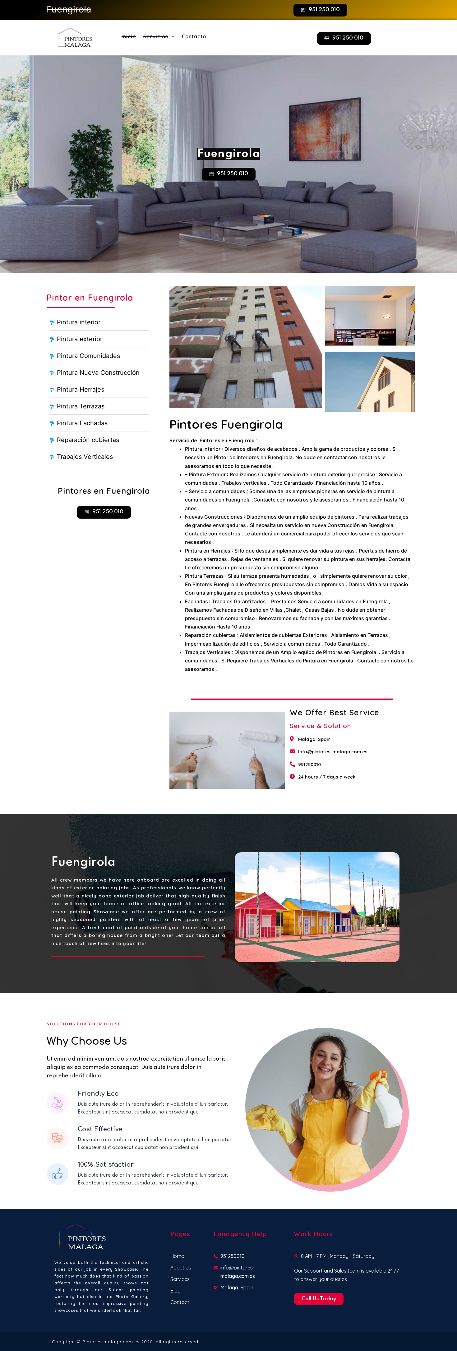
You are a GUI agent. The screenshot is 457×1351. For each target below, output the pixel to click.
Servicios (155, 36)
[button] (320, 10)
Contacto (194, 36)
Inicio (129, 36)
